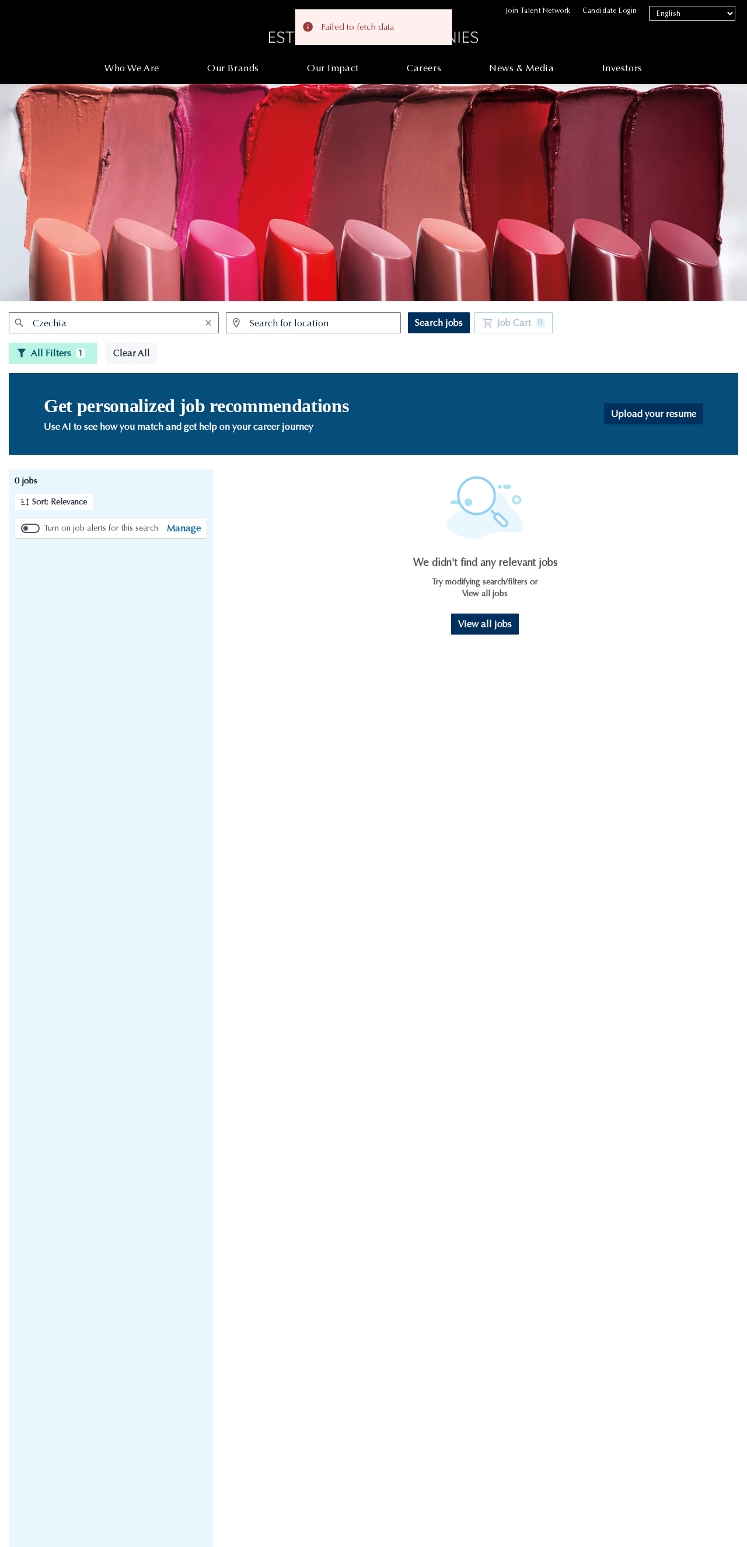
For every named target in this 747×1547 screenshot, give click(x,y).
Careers (424, 68)
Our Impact (333, 68)
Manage (184, 528)
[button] (54, 502)
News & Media (521, 68)
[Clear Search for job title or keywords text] (208, 323)
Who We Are (131, 68)
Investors (622, 68)
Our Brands (233, 68)
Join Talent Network (538, 10)
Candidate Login (609, 10)
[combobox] (114, 322)
